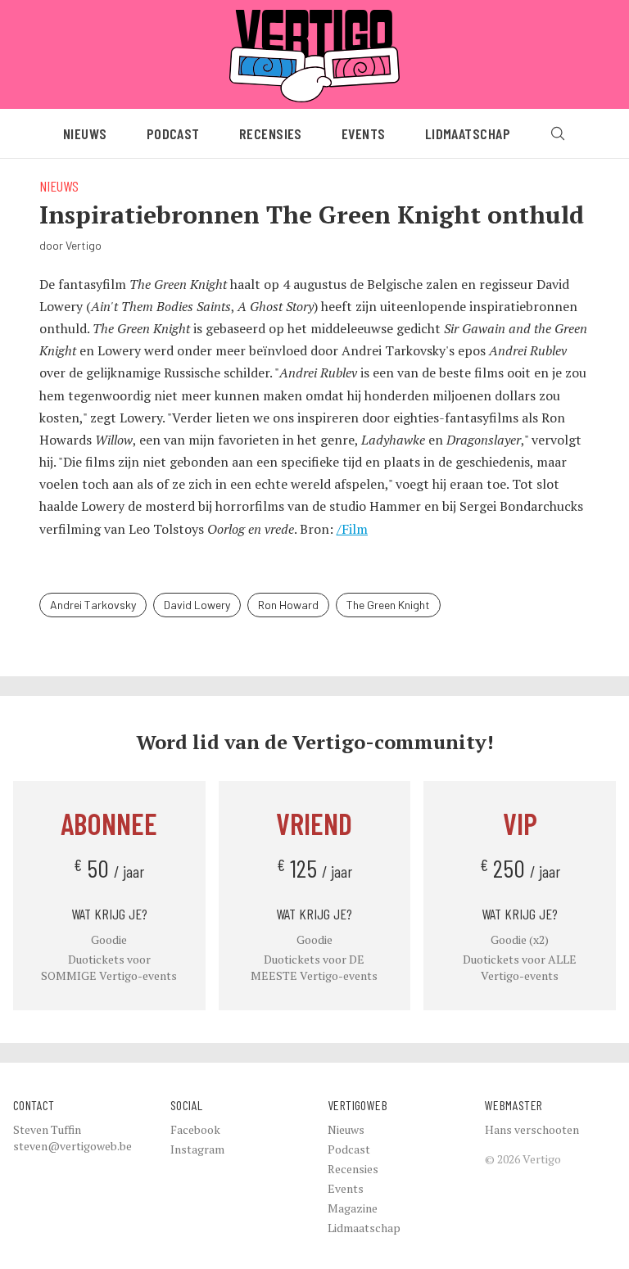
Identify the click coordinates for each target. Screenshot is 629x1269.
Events (364, 133)
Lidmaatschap (467, 133)
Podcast (173, 133)
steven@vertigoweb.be (72, 1146)
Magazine (353, 1208)
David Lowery (197, 605)
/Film (352, 529)
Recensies (270, 133)
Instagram (197, 1149)
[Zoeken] (558, 133)
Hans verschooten (532, 1129)
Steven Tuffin (47, 1129)
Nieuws (85, 133)
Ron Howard (288, 605)
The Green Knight (388, 605)
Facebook (195, 1129)
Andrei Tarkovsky (93, 605)
